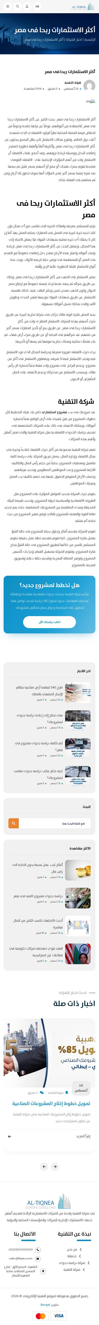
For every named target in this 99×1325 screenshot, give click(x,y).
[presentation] (44, 1166)
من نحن (72, 1249)
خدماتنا (72, 1256)
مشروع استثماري (54, 412)
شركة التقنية (71, 1269)
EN (37, 6)
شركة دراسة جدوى (72, 1263)
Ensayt (45, 1304)
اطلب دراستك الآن (50, 622)
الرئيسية (89, 39)
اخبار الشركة (73, 39)
